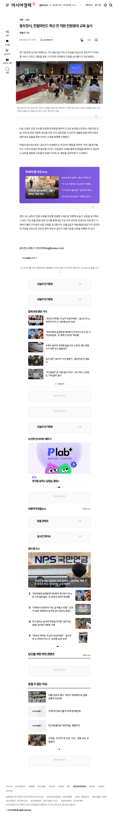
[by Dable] (86, 655)
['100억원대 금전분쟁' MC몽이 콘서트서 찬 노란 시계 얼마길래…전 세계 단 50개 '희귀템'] (35, 338)
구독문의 (51, 786)
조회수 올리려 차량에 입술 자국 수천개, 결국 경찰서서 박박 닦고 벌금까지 (67, 347)
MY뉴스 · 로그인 (93, 5)
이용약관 (92, 786)
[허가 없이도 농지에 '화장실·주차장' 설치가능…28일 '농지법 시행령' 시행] (83, 628)
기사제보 (61, 786)
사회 (21, 20)
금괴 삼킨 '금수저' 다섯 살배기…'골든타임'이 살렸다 (67, 361)
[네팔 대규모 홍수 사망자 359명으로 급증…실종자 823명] (37, 702)
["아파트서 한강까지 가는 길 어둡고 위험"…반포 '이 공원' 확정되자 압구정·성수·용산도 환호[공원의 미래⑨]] (83, 614)
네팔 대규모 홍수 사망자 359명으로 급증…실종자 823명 (68, 697)
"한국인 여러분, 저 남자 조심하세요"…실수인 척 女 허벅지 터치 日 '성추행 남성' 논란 (68, 320)
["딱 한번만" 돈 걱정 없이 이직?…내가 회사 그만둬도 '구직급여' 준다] (35, 379)
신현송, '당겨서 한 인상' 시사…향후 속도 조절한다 (68, 740)
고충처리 (101, 786)
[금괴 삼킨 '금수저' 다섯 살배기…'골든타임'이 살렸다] (35, 365)
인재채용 (31, 786)
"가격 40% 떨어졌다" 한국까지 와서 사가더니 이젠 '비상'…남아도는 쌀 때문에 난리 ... (78, 190)
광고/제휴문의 (20, 786)
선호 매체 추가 (48, 40)
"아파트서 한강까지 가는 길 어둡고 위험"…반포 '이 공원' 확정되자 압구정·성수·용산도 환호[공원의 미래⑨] (52, 610)
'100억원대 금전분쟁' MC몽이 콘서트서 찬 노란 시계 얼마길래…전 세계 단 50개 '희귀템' (68, 334)
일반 (27, 20)
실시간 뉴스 (43, 5)
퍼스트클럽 (41, 786)
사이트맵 (9, 790)
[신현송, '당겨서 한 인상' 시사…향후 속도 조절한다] (37, 745)
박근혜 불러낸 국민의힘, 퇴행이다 (64, 725)
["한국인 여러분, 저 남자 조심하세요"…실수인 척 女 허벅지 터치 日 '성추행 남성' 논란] (35, 325)
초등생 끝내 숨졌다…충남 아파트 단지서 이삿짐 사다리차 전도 (78, 177)
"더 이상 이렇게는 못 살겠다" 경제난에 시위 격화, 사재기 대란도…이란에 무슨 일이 (78, 184)
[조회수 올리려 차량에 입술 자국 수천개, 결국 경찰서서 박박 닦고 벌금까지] (35, 352)
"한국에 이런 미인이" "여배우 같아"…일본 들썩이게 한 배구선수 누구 (78, 196)
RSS (68, 786)
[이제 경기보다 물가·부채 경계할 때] (37, 716)
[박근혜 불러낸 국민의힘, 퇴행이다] (37, 731)
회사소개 (9, 786)
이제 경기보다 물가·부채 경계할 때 (64, 711)
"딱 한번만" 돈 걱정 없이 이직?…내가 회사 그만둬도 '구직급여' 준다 (67, 374)
